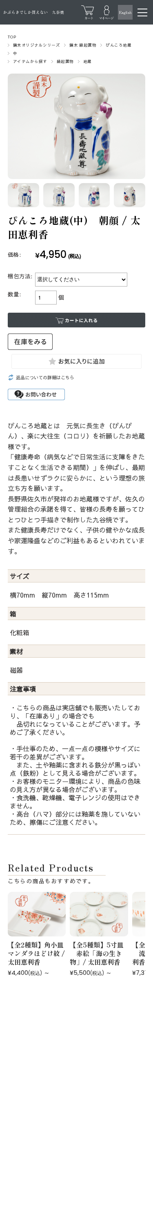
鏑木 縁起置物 (82, 45)
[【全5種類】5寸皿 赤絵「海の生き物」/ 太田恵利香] (99, 914)
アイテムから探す (30, 61)
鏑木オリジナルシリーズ (36, 45)
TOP (12, 37)
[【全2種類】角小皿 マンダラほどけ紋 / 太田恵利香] (37, 914)
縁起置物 (65, 61)
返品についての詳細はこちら (45, 377)
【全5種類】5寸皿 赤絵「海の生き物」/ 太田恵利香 (97, 953)
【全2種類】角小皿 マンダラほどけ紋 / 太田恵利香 (39, 953)
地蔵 (87, 61)
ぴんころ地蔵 (118, 45)
